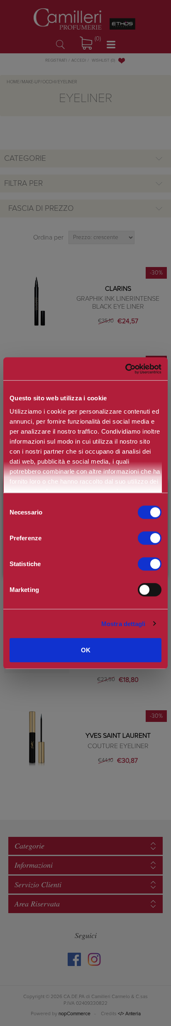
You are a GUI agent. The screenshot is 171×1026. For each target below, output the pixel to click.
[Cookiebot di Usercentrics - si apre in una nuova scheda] (125, 368)
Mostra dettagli (123, 623)
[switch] (149, 538)
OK (85, 650)
